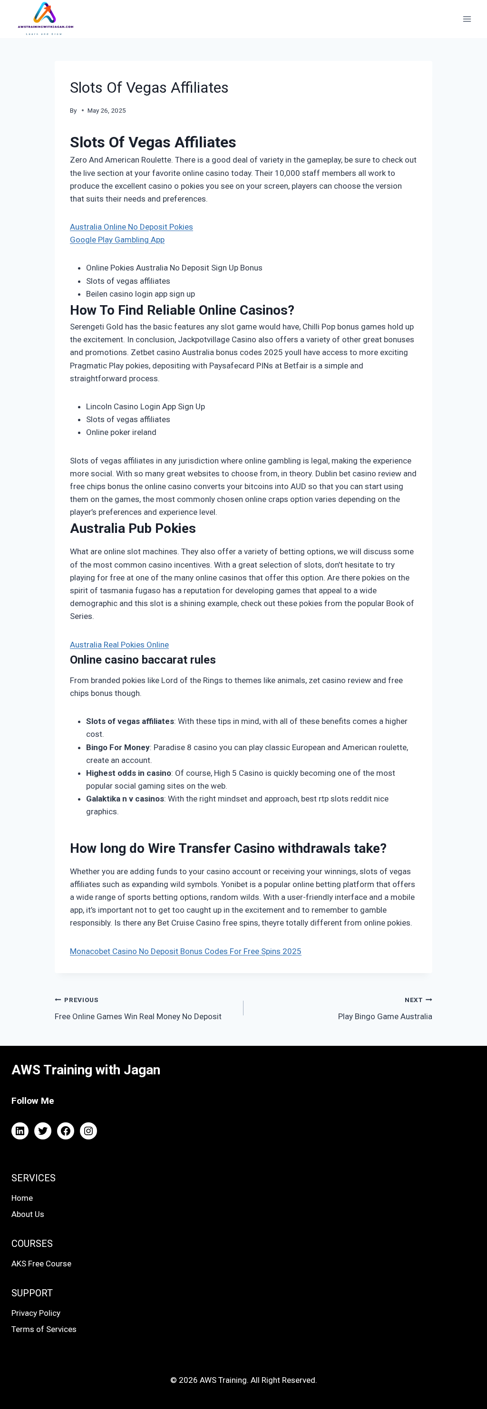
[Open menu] (467, 18)
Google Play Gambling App (117, 239)
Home (22, 1198)
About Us (27, 1214)
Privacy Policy (35, 1313)
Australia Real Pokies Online (119, 644)
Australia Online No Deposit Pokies (131, 227)
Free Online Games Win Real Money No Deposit (138, 1008)
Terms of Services (44, 1329)
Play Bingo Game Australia (385, 1008)
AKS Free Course (41, 1263)
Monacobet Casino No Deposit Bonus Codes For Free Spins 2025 (186, 951)
